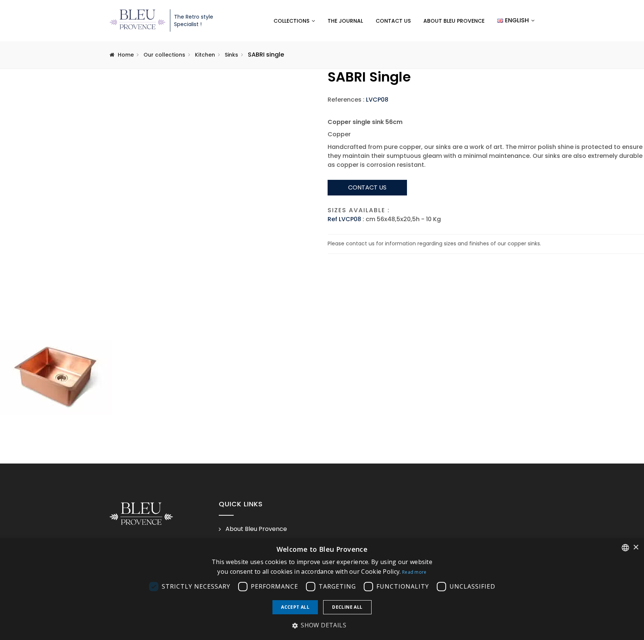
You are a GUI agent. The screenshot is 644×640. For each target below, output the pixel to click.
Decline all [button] (347, 607)
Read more (414, 572)
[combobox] (625, 547)
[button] (322, 625)
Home (126, 54)
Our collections (164, 54)
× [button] (635, 547)
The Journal (345, 21)
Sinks (231, 54)
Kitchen (205, 54)
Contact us (393, 21)
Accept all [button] (295, 607)
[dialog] (322, 589)
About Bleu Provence (453, 21)
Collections (291, 21)
